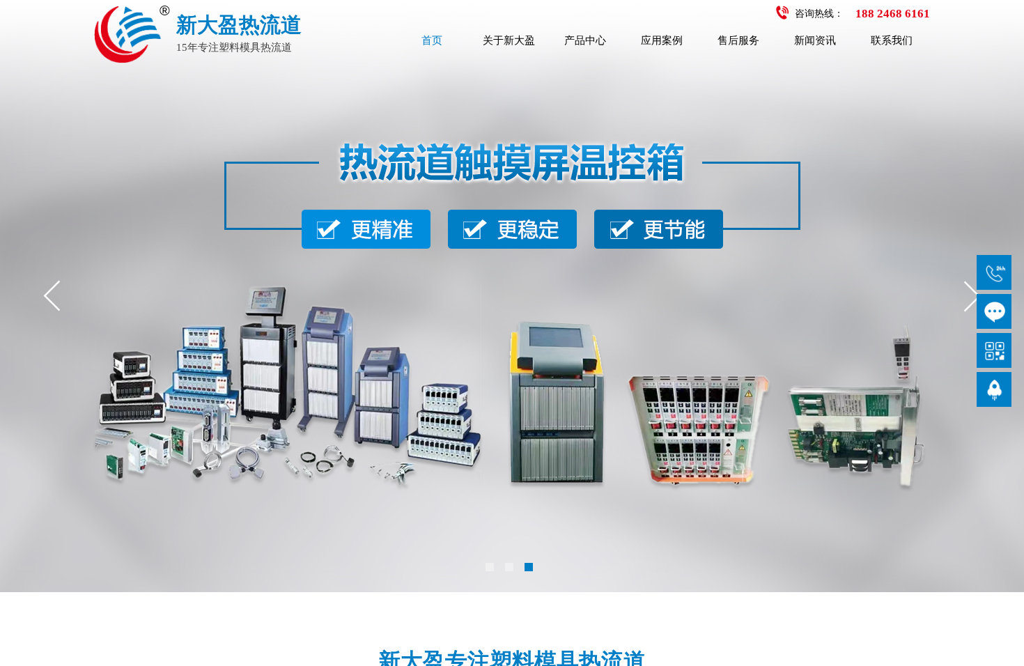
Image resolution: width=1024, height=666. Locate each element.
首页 (431, 40)
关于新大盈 (509, 40)
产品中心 (585, 40)
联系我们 (892, 40)
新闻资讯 (815, 40)
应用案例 (662, 40)
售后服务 (738, 40)
